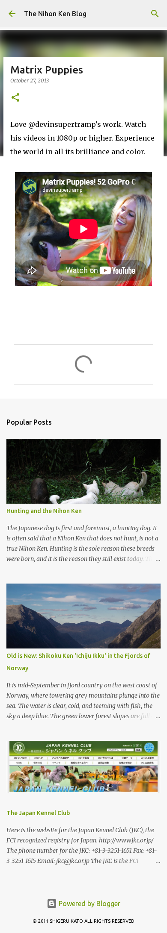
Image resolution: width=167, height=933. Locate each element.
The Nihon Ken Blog (55, 14)
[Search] (155, 13)
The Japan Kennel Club (38, 813)
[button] (15, 98)
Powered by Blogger (88, 903)
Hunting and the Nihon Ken (44, 511)
